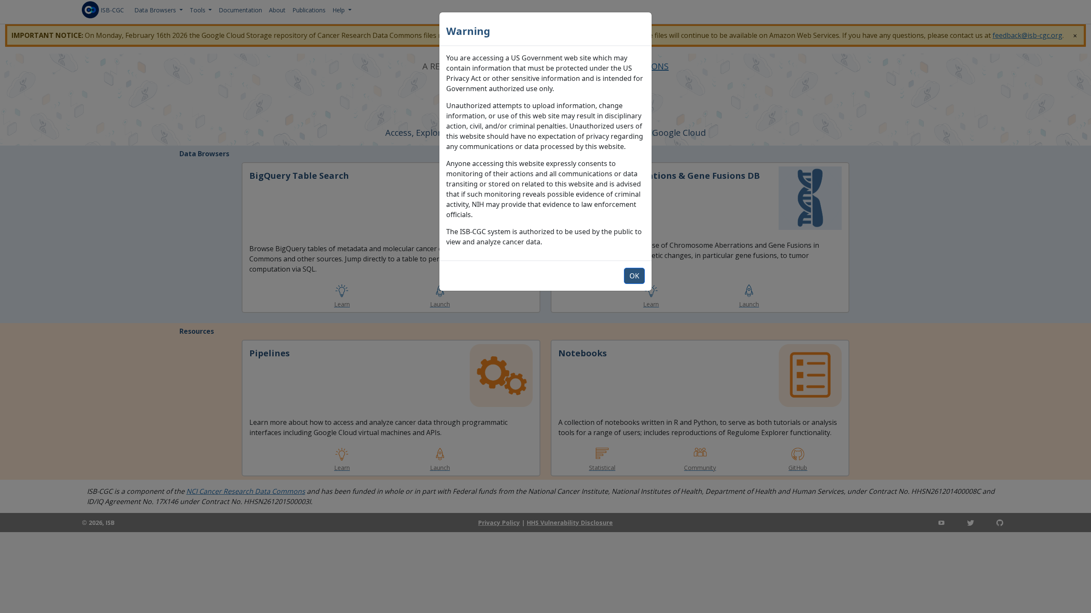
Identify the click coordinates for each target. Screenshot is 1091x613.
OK (634, 276)
